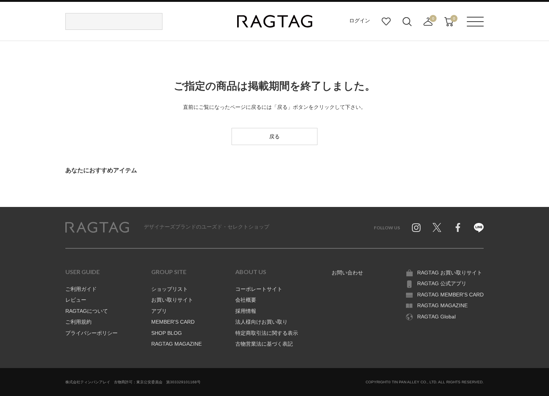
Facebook (458, 227)
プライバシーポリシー (91, 333)
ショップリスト (169, 289)
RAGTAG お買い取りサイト (449, 273)
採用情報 (245, 311)
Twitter (437, 227)
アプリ (159, 311)
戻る (274, 136)
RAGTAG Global (436, 317)
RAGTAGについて (86, 311)
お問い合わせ (347, 273)
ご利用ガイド (81, 289)
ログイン (359, 20)
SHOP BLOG (166, 333)
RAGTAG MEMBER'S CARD (450, 295)
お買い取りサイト (172, 300)
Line (479, 227)
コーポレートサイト (258, 289)
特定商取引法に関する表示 (266, 333)
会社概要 (245, 300)
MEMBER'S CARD (173, 322)
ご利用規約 (78, 322)
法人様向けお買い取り (261, 322)
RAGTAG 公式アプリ (441, 283)
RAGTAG (97, 227)
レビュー (75, 300)
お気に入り (386, 21)
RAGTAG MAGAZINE (176, 344)
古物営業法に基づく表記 (264, 344)
